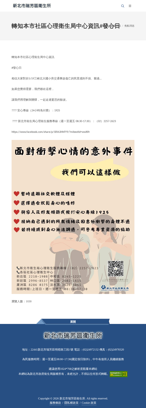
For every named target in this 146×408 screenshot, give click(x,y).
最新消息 (116, 25)
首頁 (104, 25)
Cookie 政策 (89, 402)
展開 (73, 321)
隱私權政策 (71, 402)
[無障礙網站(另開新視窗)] (118, 373)
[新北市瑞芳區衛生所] (32, 6)
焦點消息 (129, 25)
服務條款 (55, 402)
